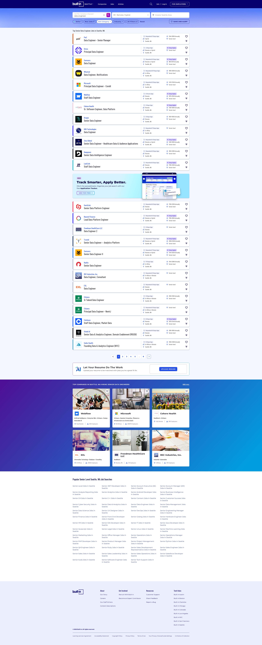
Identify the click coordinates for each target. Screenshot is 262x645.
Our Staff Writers (106, 602)
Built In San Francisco (181, 621)
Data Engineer (90, 63)
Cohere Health (168, 413)
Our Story (103, 594)
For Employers (179, 4)
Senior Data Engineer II (93, 254)
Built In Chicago (179, 606)
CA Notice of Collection (182, 636)
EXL (83, 455)
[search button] (151, 4)
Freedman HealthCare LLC (133, 455)
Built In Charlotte (180, 602)
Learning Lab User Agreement (82, 636)
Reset (142, 22)
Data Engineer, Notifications (96, 74)
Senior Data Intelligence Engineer (98, 155)
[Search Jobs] (108, 15)
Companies (102, 4)
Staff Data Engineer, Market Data (98, 322)
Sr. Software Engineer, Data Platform (99, 109)
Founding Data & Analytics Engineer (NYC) (101, 345)
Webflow (86, 413)
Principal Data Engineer (94, 51)
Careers (103, 598)
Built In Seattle (179, 625)
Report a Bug (151, 602)
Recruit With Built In (126, 594)
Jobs (112, 4)
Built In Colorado (180, 610)
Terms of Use (142, 636)
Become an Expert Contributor (130, 598)
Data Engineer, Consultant (95, 277)
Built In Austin (179, 594)
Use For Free (85, 193)
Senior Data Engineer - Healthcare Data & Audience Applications (111, 143)
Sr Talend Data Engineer (94, 299)
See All (186, 384)
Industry (118, 22)
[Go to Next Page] (149, 357)
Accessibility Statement (101, 636)
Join (158, 4)
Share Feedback (152, 598)
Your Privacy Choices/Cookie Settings (160, 636)
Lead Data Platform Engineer (96, 219)
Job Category (104, 22)
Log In (164, 4)
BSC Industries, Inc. (171, 455)
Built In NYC (178, 617)
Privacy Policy (130, 636)
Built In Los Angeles (181, 613)
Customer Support (153, 594)
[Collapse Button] (186, 41)
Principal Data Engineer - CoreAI (97, 86)
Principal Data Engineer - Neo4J (97, 311)
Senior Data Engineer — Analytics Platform (102, 242)
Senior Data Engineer (93, 120)
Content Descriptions (108, 606)
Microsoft (126, 413)
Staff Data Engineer (92, 97)
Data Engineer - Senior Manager (97, 40)
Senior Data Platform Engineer (97, 208)
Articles (121, 4)
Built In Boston (179, 598)
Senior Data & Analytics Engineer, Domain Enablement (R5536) (110, 334)
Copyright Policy (117, 636)
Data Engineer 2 (90, 231)
